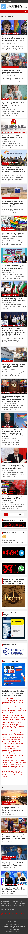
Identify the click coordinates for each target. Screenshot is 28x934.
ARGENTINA (16, 33)
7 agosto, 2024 (5, 272)
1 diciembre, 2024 (6, 173)
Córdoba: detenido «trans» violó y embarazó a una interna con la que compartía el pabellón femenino (12, 203)
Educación (16, 261)
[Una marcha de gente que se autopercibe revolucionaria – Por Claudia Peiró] (14, 60)
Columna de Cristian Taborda (16, 132)
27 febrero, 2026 (6, 841)
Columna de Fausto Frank (9, 801)
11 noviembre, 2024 (7, 206)
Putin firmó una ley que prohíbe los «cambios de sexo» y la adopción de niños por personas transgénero (13, 466)
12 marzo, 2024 (6, 369)
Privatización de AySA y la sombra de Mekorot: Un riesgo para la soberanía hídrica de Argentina (13, 889)
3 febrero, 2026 (5, 867)
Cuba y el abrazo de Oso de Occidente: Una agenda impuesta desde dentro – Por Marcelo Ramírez (13, 169)
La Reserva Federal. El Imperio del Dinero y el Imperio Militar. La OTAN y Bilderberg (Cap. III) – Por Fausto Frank (13, 717)
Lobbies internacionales (9, 229)
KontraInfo (12, 43)
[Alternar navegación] (3, 11)
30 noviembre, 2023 (7, 403)
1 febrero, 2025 (5, 109)
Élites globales (7, 803)
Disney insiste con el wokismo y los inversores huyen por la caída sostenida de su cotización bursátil (13, 235)
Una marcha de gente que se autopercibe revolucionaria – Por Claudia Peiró (12, 72)
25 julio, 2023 (5, 470)
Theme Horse (16, 929)
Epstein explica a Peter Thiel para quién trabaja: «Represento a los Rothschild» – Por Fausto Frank (12, 863)
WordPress (18, 931)
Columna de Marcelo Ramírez (10, 162)
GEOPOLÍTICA (6, 164)
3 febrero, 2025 (5, 75)
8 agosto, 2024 (5, 238)
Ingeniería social (17, 325)
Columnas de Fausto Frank (11, 788)
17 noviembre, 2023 (7, 438)
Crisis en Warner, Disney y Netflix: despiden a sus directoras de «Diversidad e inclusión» (12, 498)
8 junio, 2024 (5, 336)
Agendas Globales (7, 33)
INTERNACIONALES (7, 392)
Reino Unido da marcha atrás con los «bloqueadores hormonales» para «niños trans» (13, 366)
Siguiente (20, 514)
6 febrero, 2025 (5, 43)
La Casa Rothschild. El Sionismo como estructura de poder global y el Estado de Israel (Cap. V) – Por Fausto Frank (13, 732)
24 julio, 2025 (5, 893)
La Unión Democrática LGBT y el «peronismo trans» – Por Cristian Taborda (12, 137)
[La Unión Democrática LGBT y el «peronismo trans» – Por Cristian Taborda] (14, 126)
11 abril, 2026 (5, 814)
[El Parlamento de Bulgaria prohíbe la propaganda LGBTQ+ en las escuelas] (14, 289)
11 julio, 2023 (5, 502)
